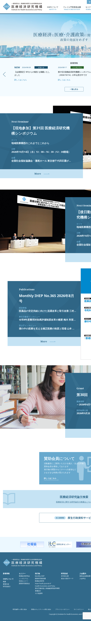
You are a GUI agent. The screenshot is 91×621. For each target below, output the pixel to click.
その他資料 (39, 593)
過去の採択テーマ (67, 578)
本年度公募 (65, 576)
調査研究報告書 (40, 578)
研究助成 (64, 573)
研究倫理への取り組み (20, 609)
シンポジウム (23, 578)
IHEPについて (8, 579)
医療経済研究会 (24, 576)
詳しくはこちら (20, 80)
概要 (4, 581)
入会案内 (83, 573)
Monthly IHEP (40, 576)
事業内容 (6, 584)
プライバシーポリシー (62, 609)
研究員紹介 (7, 586)
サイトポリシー (79, 609)
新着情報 (6, 573)
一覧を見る (74, 89)
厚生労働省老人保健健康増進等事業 (47, 588)
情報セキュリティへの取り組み (41, 609)
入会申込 (83, 578)
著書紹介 (38, 591)
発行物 (37, 573)
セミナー (22, 573)
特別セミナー (23, 581)
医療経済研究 (39, 581)
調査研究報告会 (24, 583)
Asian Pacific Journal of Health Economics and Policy (45, 584)
